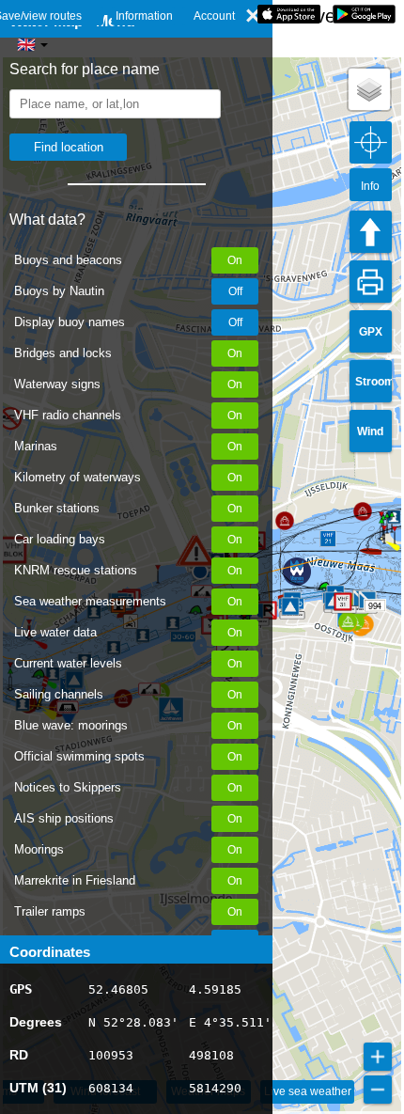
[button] (290, 606)
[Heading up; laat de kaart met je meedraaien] (371, 232)
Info (370, 186)
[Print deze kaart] (371, 281)
